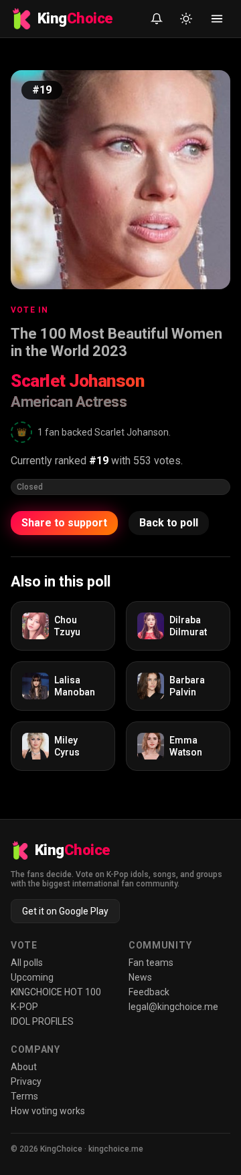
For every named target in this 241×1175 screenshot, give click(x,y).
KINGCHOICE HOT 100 (56, 992)
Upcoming (32, 977)
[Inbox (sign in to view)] (157, 19)
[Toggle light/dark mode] (186, 19)
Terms (24, 1096)
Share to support (64, 522)
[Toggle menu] (217, 18)
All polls (27, 962)
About (24, 1066)
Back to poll (168, 522)
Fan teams (151, 962)
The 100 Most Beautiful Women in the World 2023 (116, 342)
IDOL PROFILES (42, 1021)
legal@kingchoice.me (173, 1006)
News (140, 977)
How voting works (48, 1111)
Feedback (149, 992)
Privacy (26, 1081)
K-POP (24, 1006)
